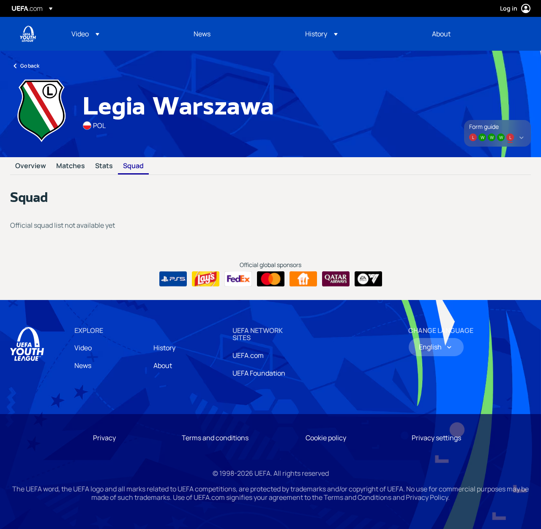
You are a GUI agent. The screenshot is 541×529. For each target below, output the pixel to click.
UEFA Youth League (28, 34)
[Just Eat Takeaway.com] (303, 278)
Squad (133, 166)
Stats (104, 166)
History (164, 347)
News (82, 365)
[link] (202, 34)
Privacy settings (436, 437)
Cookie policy (326, 437)
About (162, 365)
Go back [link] (29, 65)
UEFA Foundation (258, 373)
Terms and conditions (215, 437)
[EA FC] (368, 278)
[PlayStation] (173, 278)
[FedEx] (238, 278)
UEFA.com (248, 355)
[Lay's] (205, 278)
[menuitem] (122, 34)
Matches (70, 166)
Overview (30, 166)
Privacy (104, 437)
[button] (85, 34)
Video (83, 347)
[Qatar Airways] (336, 278)
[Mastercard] (270, 278)
